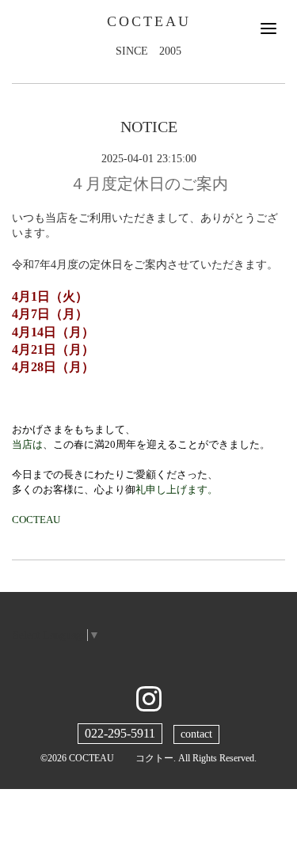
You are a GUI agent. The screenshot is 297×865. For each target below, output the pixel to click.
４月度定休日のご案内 (149, 183)
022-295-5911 (120, 733)
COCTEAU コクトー (121, 758)
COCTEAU (149, 21)
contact (196, 734)
